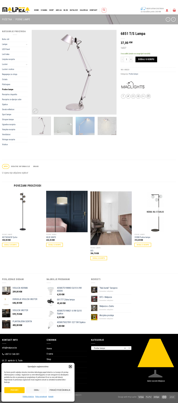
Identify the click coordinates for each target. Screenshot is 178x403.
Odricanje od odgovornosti (157, 3)
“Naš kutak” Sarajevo (108, 288)
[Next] (111, 72)
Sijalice (5, 104)
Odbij (36, 390)
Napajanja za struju (9, 74)
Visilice (5, 144)
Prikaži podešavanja (60, 390)
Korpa (106, 3)
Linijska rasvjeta (8, 59)
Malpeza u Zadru (106, 306)
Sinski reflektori (8, 109)
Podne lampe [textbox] (110, 348)
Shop (51, 10)
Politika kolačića (28, 397)
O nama (44, 10)
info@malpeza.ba (9, 347)
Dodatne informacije (20, 166)
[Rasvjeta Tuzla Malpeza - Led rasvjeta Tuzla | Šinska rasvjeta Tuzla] (16, 10)
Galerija (84, 10)
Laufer (134, 397)
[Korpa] (174, 10)
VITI (91, 251)
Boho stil (5, 39)
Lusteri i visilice (8, 69)
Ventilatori (6, 134)
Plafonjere (6, 84)
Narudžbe (124, 3)
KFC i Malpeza (105, 297)
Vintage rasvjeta (8, 139)
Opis (6, 166)
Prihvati (14, 390)
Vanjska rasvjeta (8, 129)
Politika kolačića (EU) (137, 3)
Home (36, 10)
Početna (7, 19)
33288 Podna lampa (142, 237)
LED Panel (6, 49)
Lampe (4, 44)
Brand (36, 166)
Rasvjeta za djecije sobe (11, 99)
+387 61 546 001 (11, 354)
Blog (66, 10)
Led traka (5, 54)
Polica (99, 3)
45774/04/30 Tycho (9, 237)
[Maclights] (133, 87)
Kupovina (114, 3)
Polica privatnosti (41, 397)
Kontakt (50, 397)
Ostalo (5, 79)
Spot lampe (6, 114)
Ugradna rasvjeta (8, 124)
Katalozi (74, 10)
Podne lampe (23, 19)
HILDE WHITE (51, 237)
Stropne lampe (8, 119)
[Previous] (36, 72)
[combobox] (111, 348)
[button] (70, 366)
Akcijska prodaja (106, 315)
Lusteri (5, 64)
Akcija (59, 10)
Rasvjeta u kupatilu (9, 94)
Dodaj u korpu (146, 59)
